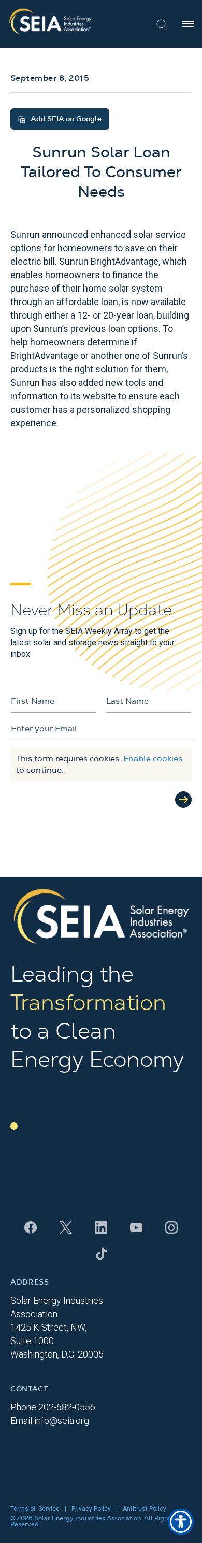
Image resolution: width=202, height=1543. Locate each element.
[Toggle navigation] (188, 23)
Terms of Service (35, 1508)
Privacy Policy (91, 1508)
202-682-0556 (66, 1407)
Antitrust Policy (144, 1508)
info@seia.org (61, 1420)
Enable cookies (152, 759)
